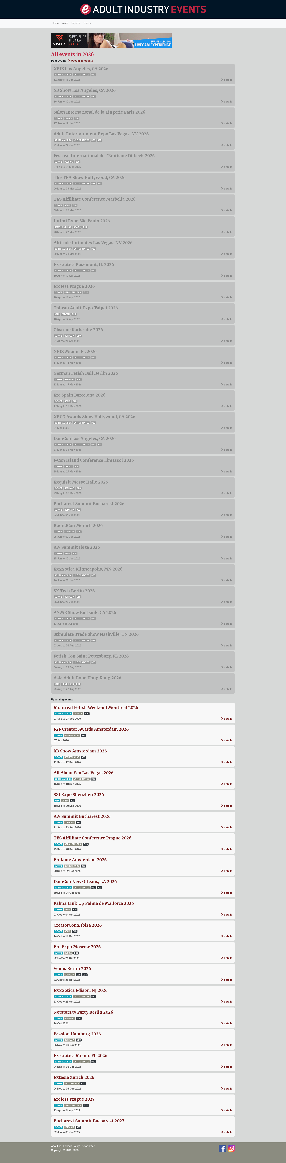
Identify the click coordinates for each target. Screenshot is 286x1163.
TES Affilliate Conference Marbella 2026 (95, 199)
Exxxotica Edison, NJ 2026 (81, 990)
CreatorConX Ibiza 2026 (78, 925)
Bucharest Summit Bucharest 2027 (89, 1121)
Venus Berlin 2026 (72, 968)
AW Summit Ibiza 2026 (77, 547)
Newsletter (88, 1146)
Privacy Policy (71, 1146)
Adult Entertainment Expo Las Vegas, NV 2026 (101, 134)
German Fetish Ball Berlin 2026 (86, 373)
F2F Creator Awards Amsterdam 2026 (91, 729)
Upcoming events (81, 60)
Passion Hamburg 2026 (77, 1034)
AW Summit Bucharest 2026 (82, 816)
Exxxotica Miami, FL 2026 (80, 1055)
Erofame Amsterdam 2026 (80, 859)
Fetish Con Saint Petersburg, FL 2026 (91, 656)
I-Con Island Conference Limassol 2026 (94, 460)
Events (87, 23)
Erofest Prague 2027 (74, 1099)
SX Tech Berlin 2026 (74, 590)
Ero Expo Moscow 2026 (77, 946)
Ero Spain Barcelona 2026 (79, 395)
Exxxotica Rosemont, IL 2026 (84, 264)
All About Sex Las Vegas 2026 (84, 772)
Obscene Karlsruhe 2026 (78, 329)
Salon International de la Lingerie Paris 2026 (99, 112)
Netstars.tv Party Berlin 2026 (83, 1012)
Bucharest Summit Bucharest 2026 (89, 503)
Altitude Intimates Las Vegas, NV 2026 (93, 242)
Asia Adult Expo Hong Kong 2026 (87, 677)
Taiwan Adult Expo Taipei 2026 (86, 308)
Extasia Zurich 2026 (74, 1077)
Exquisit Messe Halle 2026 (81, 482)
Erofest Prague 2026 (74, 286)
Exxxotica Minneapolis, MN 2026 (88, 569)
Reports (75, 23)
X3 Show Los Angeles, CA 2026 (85, 90)
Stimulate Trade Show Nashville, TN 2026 (96, 634)
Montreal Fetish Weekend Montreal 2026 (96, 707)
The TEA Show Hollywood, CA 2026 (90, 177)
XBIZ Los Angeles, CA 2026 (81, 68)
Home (55, 23)
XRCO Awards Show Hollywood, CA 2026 (94, 416)
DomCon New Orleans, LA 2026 (85, 881)
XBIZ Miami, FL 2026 (75, 351)
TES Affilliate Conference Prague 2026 (92, 838)
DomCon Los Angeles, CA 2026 (85, 438)
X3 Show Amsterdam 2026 (80, 751)
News (64, 23)
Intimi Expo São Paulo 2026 (82, 221)
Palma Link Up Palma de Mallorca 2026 (94, 903)
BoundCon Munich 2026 (78, 525)
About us (56, 1146)
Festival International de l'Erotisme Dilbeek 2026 (104, 155)
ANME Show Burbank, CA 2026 (85, 612)
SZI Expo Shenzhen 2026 (79, 794)
